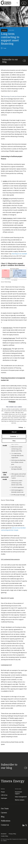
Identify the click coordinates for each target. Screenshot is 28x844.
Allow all (14, 432)
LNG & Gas (4, 795)
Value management (21, 797)
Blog (2, 817)
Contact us (5, 825)
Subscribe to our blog (10, 60)
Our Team (5, 808)
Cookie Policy (4, 836)
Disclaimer (4, 834)
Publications (5, 821)
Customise (13, 436)
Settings (21, 427)
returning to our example (19, 254)
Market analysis (19, 800)
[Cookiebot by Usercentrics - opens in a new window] (8, 402)
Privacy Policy (12, 834)
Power (3, 792)
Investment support (18, 793)
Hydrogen (4, 798)
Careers (4, 813)
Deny (14, 440)
